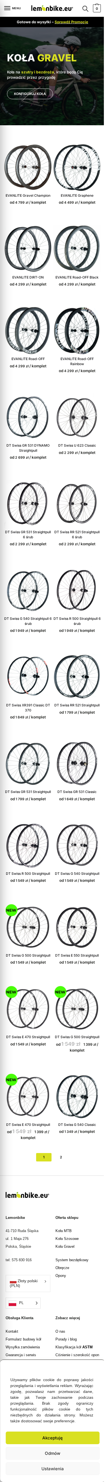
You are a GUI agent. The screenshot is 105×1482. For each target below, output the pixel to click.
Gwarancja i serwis (21, 1334)
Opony (58, 1254)
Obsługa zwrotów (19, 1341)
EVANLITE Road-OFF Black (73, 273)
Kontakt (12, 1310)
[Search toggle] (81, 8)
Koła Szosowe (64, 1217)
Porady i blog (63, 1318)
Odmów (50, 1453)
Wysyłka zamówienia (23, 1326)
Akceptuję (50, 1438)
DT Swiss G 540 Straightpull (74, 859)
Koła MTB (61, 1209)
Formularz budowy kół (23, 1318)
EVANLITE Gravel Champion (26, 193)
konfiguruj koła (30, 94)
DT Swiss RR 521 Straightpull (74, 690)
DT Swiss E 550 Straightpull (74, 939)
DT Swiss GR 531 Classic (74, 775)
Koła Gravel (62, 1225)
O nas (58, 1310)
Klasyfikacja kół (71, 1326)
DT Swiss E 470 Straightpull (27, 1019)
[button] (92, 1361)
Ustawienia (50, 1468)
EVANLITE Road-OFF (27, 353)
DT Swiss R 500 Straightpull (27, 859)
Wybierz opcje (26, 186)
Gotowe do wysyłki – (50, 22)
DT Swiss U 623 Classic (74, 437)
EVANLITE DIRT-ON (27, 273)
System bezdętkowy (69, 1239)
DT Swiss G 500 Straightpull (27, 939)
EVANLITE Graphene (73, 193)
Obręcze (60, 1246)
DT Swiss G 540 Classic (74, 1104)
